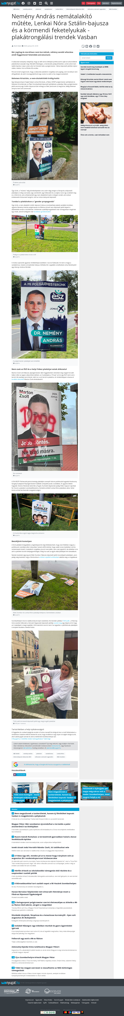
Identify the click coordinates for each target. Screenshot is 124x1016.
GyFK (45, 1003)
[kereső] (46, 3)
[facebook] (23, 3)
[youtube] (41, 3)
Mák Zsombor (113, 9)
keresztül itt (56, 746)
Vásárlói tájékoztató (34, 1003)
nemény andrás (27, 9)
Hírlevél (93, 1003)
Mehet (109, 58)
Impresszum (29, 1000)
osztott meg (58, 623)
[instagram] (29, 3)
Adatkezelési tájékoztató (90, 1000)
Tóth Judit (66, 621)
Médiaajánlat (75, 1003)
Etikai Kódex (48, 1000)
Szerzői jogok (58, 1000)
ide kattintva (27, 748)
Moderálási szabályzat (72, 1000)
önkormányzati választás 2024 (75, 9)
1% (99, 3)
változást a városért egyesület (97, 9)
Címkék (17, 753)
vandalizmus (48, 9)
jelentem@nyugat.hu (54, 748)
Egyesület (38, 1000)
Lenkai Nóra (59, 9)
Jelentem (106, 3)
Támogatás (91, 3)
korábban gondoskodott (42, 212)
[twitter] (35, 3)
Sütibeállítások (53, 1003)
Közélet (17, 9)
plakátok (38, 9)
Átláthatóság (64, 1003)
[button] (51, 3)
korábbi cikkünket (18, 379)
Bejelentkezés (116, 3)
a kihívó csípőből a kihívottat (49, 557)
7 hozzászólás (21, 775)
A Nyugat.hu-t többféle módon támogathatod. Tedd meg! (31, 739)
